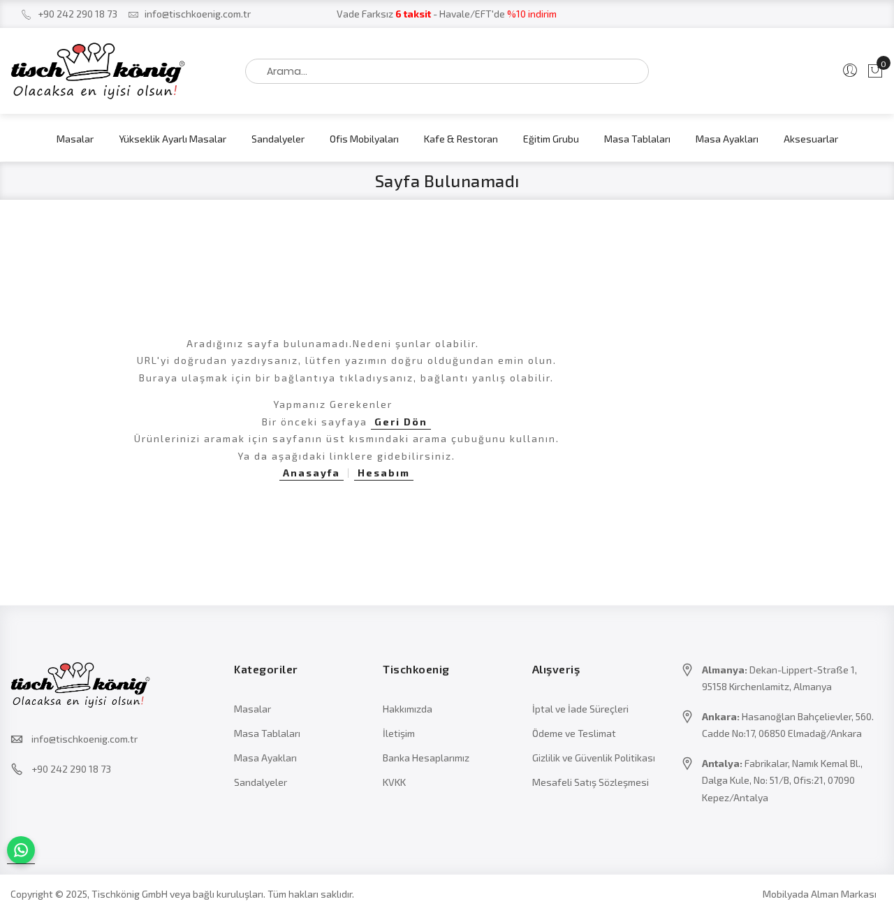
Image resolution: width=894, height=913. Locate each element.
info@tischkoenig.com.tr (198, 14)
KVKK (394, 782)
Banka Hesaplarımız (426, 758)
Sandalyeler (260, 782)
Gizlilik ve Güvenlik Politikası (593, 758)
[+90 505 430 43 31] (21, 850)
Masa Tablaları (267, 733)
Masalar (252, 709)
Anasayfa (311, 473)
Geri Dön (400, 422)
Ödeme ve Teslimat (574, 733)
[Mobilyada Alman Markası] (111, 71)
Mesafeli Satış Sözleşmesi (590, 782)
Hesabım (384, 473)
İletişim (399, 733)
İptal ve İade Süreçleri (580, 709)
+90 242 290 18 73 (77, 14)
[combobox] (447, 71)
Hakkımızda (407, 709)
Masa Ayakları (265, 758)
